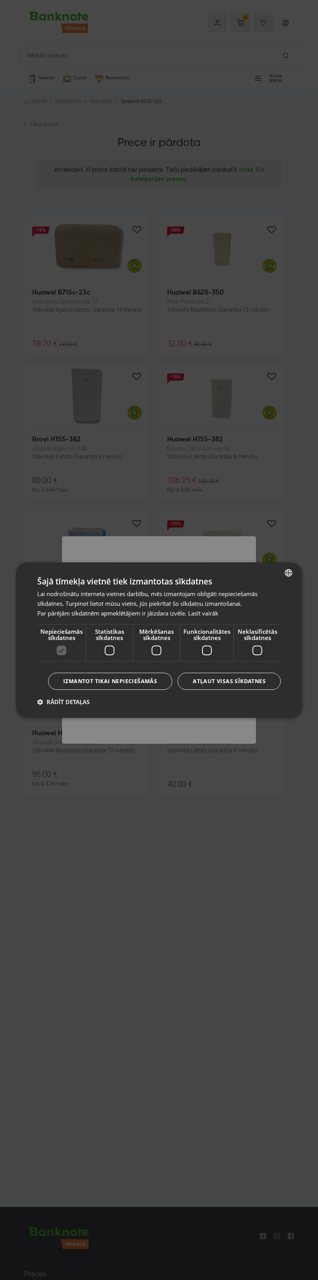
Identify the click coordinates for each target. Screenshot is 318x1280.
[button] (63, 702)
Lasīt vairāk (203, 613)
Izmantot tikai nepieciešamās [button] (110, 681)
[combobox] (288, 573)
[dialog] (159, 640)
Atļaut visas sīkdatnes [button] (229, 681)
